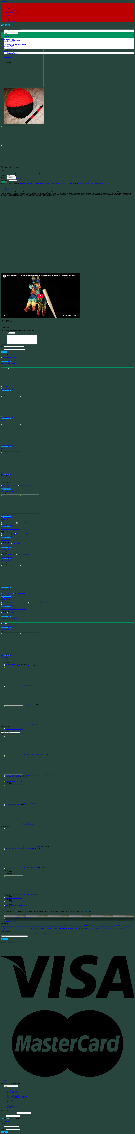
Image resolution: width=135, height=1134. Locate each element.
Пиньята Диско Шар (6, 629)
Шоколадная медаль (6, 448)
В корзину (3, 182)
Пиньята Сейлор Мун (6, 589)
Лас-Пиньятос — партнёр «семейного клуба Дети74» (17, 917)
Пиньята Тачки (4, 519)
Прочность (3, 177)
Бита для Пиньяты (5, 392)
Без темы (88, 183)
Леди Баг (77, 926)
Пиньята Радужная (6, 560)
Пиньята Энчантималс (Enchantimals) (10, 529)
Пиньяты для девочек (12, 39)
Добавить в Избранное (7, 46)
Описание (6, 185)
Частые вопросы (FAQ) (13, 1106)
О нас (5, 1103)
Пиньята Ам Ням (5, 549)
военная (26, 928)
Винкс (45, 926)
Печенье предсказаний (109, 926)
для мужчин (84, 928)
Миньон (80, 926)
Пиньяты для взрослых (61, 183)
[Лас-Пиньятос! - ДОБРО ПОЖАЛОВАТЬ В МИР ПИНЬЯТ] (5, 25)
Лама (74, 926)
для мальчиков (73, 928)
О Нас (5, 1078)
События (6, 1102)
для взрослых (49, 928)
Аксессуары (10, 48)
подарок (90, 928)
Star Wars (29, 926)
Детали (5, 188)
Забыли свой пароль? (6, 1121)
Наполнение (88, 926)
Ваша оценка (4, 332)
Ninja (23, 926)
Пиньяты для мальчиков (13, 40)
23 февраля (3, 926)
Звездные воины (58, 926)
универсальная (107, 928)
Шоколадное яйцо (16, 928)
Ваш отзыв (4, 344)
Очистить (18, 178)
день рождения (36, 928)
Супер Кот (130, 926)
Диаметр (3, 175)
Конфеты (3, 420)
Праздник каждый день (10, 921)
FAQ (5, 1081)
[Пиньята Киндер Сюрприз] (9, 41)
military (17, 926)
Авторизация (4, 1118)
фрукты (113, 928)
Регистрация (4, 1132)
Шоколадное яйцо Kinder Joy (8, 363)
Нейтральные (94, 183)
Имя (2, 346)
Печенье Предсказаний (7, 477)
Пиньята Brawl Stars (6, 599)
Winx (33, 926)
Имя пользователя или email (8, 1113)
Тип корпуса (4, 178)
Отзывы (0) (6, 189)
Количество (5, 180)
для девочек (59, 928)
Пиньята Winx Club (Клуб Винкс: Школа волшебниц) (14, 609)
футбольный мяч (123, 928)
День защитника (51, 926)
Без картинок (81, 183)
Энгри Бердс (22, 928)
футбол (117, 928)
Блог (5, 1080)
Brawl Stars (8, 926)
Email (2, 349)
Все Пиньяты (10, 45)
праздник (96, 928)
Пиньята (100, 183)
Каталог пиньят (8, 36)
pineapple (26, 926)
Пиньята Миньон (5, 657)
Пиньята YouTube (5, 540)
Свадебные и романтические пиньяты (17, 43)
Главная (6, 35)
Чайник (2, 928)
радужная (101, 928)
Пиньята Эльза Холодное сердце (9, 491)
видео (5, 187)
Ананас (40, 926)
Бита (43, 926)
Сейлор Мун (125, 926)
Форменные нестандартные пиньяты (16, 44)
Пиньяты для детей (12, 38)
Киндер (63, 926)
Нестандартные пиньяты (98, 926)
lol (15, 926)
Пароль (3, 1115)
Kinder (13, 926)
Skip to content (4, 1)
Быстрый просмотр (6, 361)
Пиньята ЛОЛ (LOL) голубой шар (9, 618)
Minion (20, 926)
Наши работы (10, 1105)
